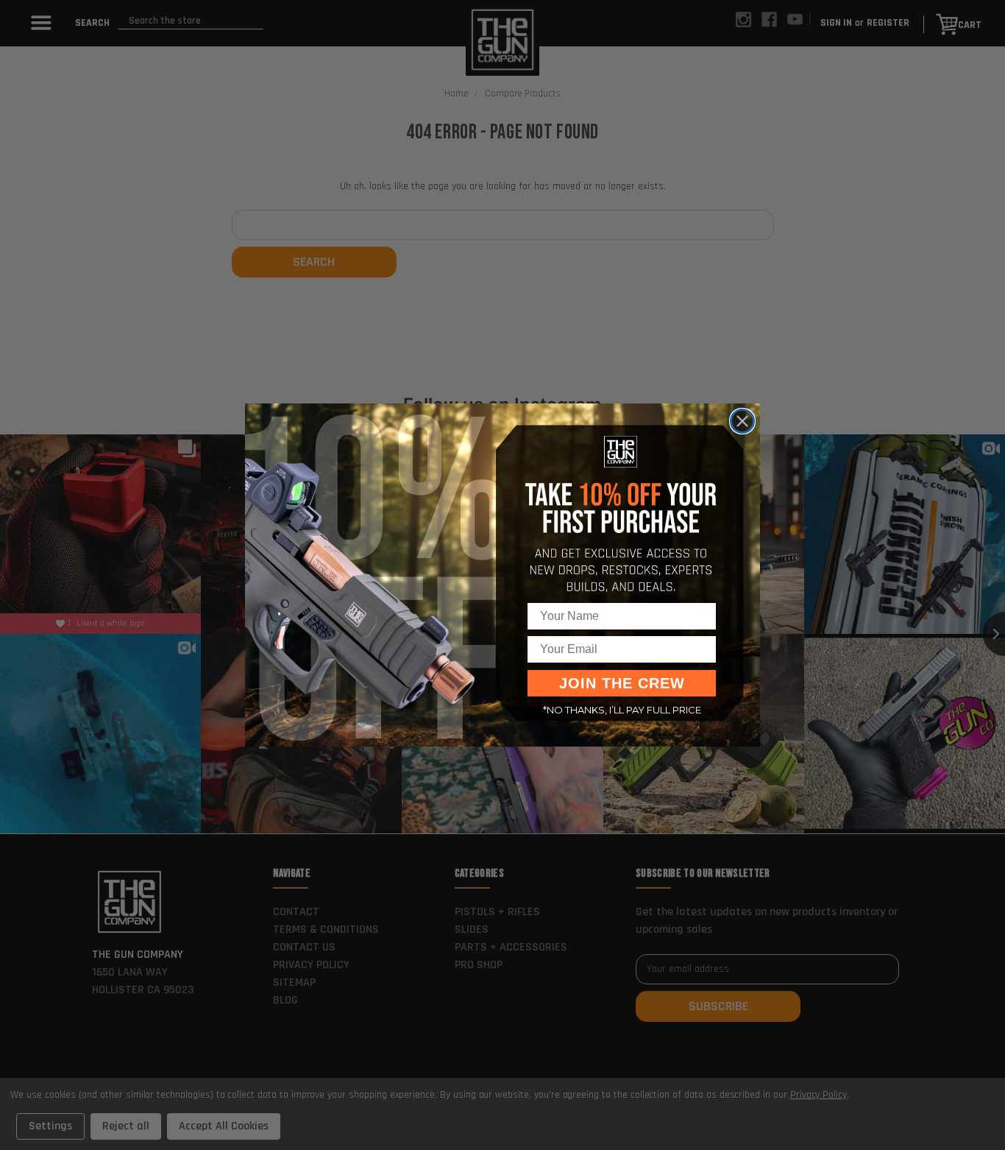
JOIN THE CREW (622, 683)
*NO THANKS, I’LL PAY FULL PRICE (622, 710)
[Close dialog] (742, 421)
